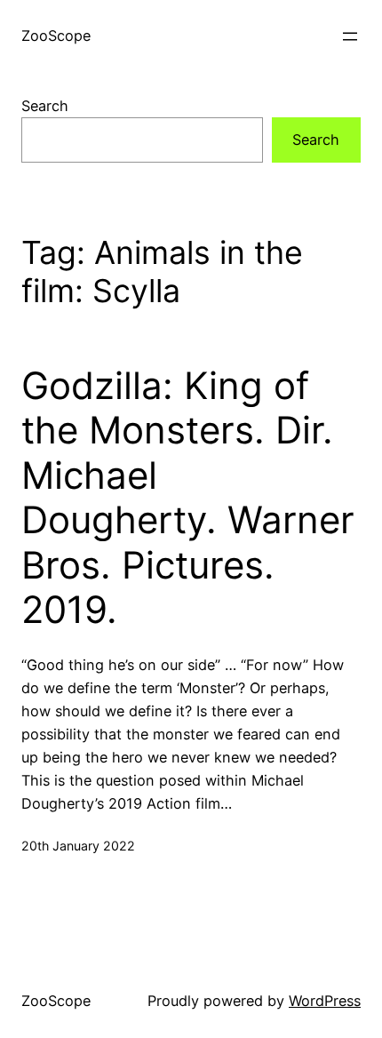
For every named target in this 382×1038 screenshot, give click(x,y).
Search (44, 106)
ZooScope (56, 35)
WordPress (325, 1001)
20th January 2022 (78, 845)
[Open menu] (350, 36)
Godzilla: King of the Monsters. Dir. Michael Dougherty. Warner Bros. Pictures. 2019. (187, 497)
